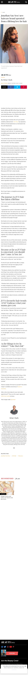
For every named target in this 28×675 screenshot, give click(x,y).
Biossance (20, 456)
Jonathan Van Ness (5, 456)
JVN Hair (14, 456)
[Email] (14, 448)
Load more (14, 669)
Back (3, 12)
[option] (7, 490)
